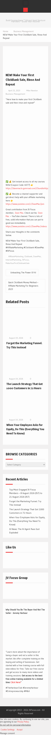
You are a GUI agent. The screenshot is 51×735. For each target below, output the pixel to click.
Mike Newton (32, 90)
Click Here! (16, 682)
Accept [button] (20, 729)
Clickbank (28, 256)
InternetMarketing (13, 260)
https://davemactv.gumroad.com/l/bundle (25, 188)
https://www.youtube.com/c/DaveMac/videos (26, 226)
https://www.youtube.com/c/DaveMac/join (25, 204)
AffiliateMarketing (15, 256)
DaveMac (37, 256)
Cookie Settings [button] (8, 729)
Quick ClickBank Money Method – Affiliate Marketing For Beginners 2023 (23, 285)
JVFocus (25, 260)
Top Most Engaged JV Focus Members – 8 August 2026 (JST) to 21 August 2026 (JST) (25, 493)
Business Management (15, 94)
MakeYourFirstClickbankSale (17, 263)
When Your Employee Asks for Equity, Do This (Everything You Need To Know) (25, 429)
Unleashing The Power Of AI (23, 272)
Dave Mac (19, 212)
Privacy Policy (23, 721)
